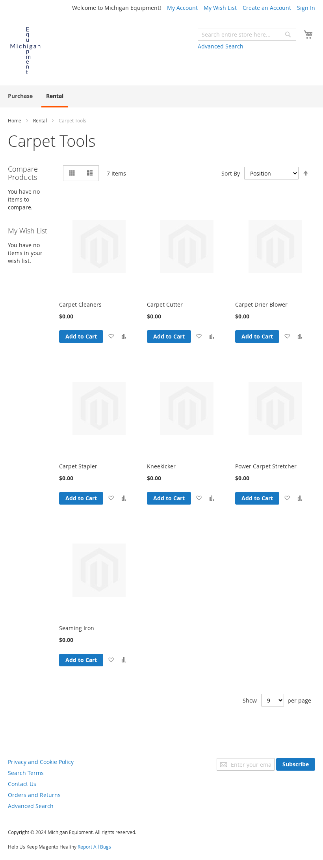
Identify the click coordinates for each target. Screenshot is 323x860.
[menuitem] (20, 96)
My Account (182, 7)
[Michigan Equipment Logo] (25, 50)
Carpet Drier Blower (261, 304)
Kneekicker (161, 466)
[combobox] (247, 34)
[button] (111, 336)
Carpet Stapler (78, 466)
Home (15, 120)
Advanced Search (220, 46)
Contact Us (22, 784)
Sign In (306, 7)
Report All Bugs (94, 846)
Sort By (230, 173)
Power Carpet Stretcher (266, 466)
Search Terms (26, 773)
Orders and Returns (34, 795)
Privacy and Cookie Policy (41, 762)
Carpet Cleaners (80, 304)
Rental (40, 120)
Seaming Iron (76, 628)
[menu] (161, 96)
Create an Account (267, 7)
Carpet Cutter (165, 304)
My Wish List (220, 7)
